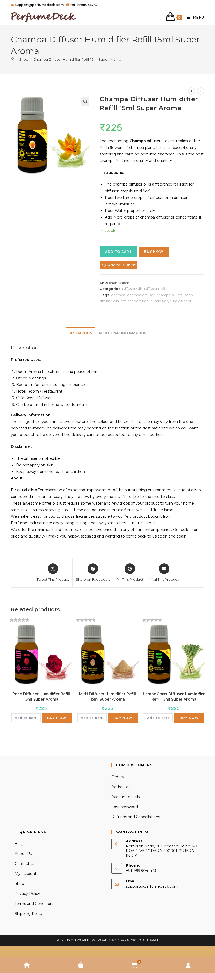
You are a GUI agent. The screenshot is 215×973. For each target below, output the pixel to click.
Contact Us (25, 863)
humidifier (159, 301)
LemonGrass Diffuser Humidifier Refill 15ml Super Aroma (174, 696)
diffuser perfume (134, 301)
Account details (125, 797)
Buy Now (153, 252)
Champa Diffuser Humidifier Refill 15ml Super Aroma (77, 59)
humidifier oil (181, 301)
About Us (23, 853)
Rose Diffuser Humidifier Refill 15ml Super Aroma (41, 696)
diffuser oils (109, 301)
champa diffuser (141, 295)
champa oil (166, 295)
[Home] (12, 59)
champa (118, 295)
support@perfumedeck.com (152, 886)
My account (25, 873)
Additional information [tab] (123, 333)
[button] (85, 101)
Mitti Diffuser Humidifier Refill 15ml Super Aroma (107, 696)
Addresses (120, 787)
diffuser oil (186, 295)
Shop (19, 883)
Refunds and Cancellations (135, 816)
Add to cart (118, 252)
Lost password (124, 806)
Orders (117, 777)
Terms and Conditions (34, 903)
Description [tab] (80, 333)
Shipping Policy (29, 913)
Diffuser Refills (156, 289)
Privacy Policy (27, 893)
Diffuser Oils (132, 289)
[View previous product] (191, 91)
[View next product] (200, 91)
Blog (19, 843)
